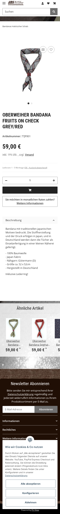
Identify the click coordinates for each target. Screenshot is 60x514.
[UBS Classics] (16, 3)
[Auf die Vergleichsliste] (43, 49)
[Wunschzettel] (48, 3)
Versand (29, 154)
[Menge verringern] (6, 180)
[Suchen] (54, 11)
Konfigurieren (30, 493)
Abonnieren (46, 409)
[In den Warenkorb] (30, 190)
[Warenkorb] (54, 3)
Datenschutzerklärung (21, 394)
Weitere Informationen (30, 203)
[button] (42, 3)
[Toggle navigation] (4, 2)
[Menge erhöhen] (53, 180)
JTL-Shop (35, 510)
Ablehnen (30, 502)
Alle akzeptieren (30, 483)
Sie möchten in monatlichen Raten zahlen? (30, 201)
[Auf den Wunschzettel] (51, 49)
